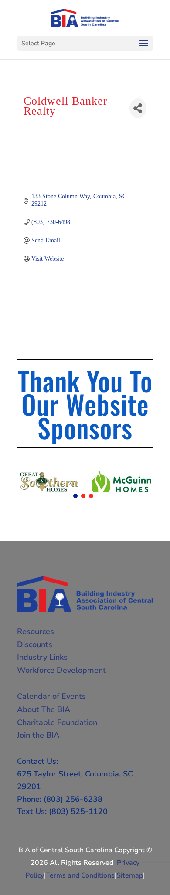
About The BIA (43, 709)
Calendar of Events (51, 696)
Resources (35, 631)
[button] (75, 496)
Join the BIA (38, 735)
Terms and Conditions (80, 875)
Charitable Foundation (57, 722)
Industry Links (42, 657)
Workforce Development (61, 670)
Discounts (34, 644)
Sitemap (129, 875)
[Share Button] (137, 108)
